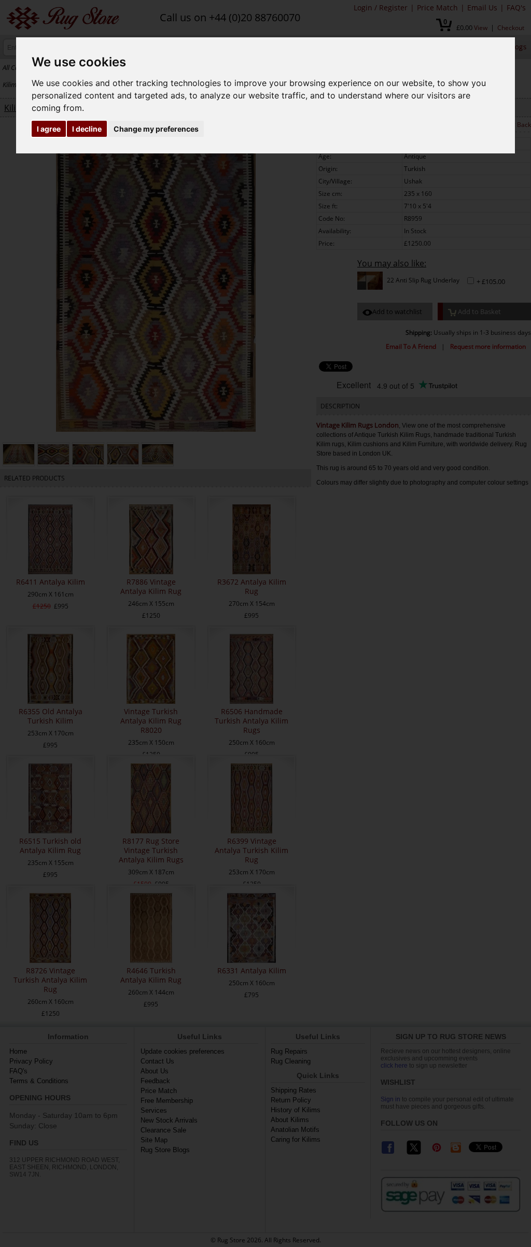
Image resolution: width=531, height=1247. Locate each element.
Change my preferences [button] (156, 128)
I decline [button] (87, 128)
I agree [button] (49, 128)
